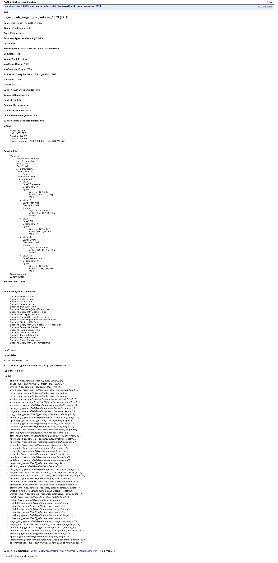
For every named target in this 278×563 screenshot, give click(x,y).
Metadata (32, 556)
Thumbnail (20, 556)
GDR (25, 6)
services (16, 6)
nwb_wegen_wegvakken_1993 (86, 6)
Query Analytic (67, 550)
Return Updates (107, 550)
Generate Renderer (87, 550)
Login (269, 2)
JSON (6, 12)
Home (7, 6)
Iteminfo (9, 556)
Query (34, 550)
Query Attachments (48, 550)
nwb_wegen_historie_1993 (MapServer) (49, 6)
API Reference (265, 6)
